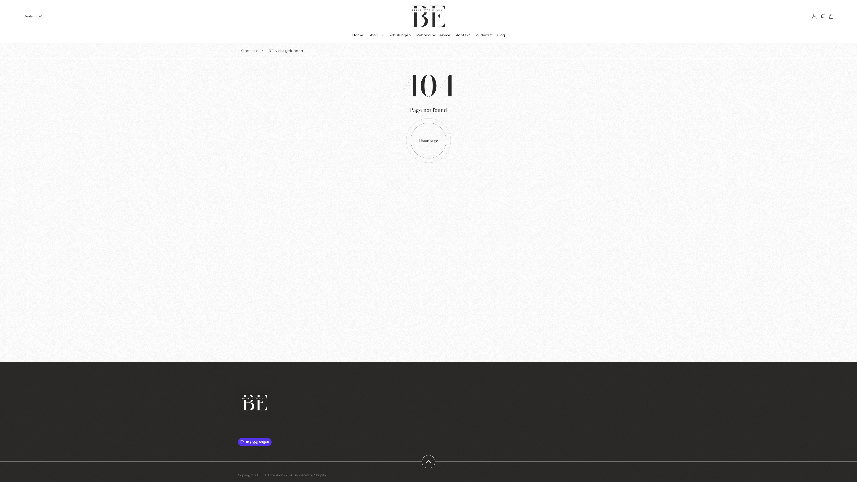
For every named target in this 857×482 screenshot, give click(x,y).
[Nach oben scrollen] (428, 461)
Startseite (249, 51)
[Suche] (823, 16)
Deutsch (30, 16)
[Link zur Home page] (254, 403)
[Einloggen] (814, 16)
